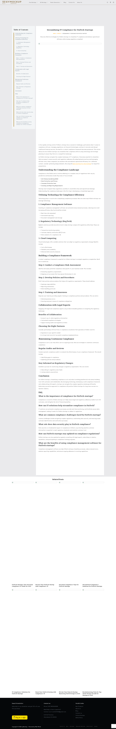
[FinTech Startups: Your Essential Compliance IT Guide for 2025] (22, 532)
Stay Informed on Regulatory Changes (23, 87)
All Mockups (43, 2)
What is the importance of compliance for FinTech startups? (24, 97)
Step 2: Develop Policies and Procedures (23, 63)
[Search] (107, 2)
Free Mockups (32, 2)
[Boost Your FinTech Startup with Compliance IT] (46, 639)
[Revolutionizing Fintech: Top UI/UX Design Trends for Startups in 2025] (93, 639)
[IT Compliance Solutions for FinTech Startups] (22, 639)
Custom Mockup (80, 715)
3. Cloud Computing (21, 50)
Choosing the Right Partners (23, 76)
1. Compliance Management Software (23, 43)
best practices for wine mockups (82, 163)
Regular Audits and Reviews (23, 83)
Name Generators (55, 2)
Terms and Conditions (80, 726)
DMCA (67, 726)
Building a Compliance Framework (21, 54)
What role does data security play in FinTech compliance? (24, 113)
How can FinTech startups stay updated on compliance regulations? (24, 118)
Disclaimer (72, 726)
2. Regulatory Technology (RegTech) (22, 47)
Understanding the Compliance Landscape (23, 34)
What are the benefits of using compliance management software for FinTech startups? (24, 123)
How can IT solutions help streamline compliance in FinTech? (22, 102)
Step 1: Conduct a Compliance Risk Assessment (24, 58)
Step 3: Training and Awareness (24, 66)
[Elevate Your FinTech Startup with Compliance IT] (46, 532)
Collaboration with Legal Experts (22, 70)
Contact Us (72, 2)
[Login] (110, 2)
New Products (79, 706)
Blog (65, 2)
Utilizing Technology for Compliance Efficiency (21, 38)
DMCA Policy (79, 717)
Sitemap (95, 726)
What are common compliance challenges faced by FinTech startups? (23, 108)
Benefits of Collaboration (22, 73)
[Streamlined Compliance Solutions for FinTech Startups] (93, 532)
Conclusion (18, 90)
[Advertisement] (58, 14)
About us (78, 708)
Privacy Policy (90, 726)
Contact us (79, 713)
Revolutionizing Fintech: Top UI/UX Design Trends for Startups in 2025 (92, 693)
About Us (79, 2)
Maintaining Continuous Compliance (21, 80)
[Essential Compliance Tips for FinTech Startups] (70, 532)
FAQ (16, 93)
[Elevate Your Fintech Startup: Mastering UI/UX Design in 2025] (70, 639)
